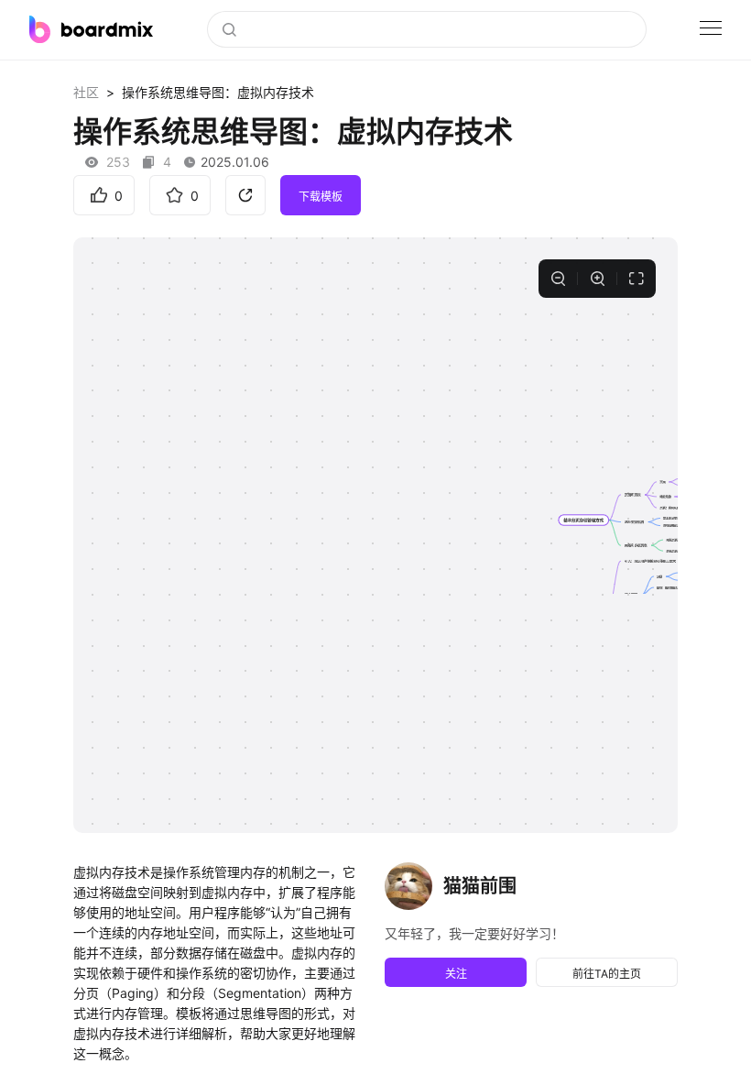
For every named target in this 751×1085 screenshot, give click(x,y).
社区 (86, 92)
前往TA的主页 (606, 974)
